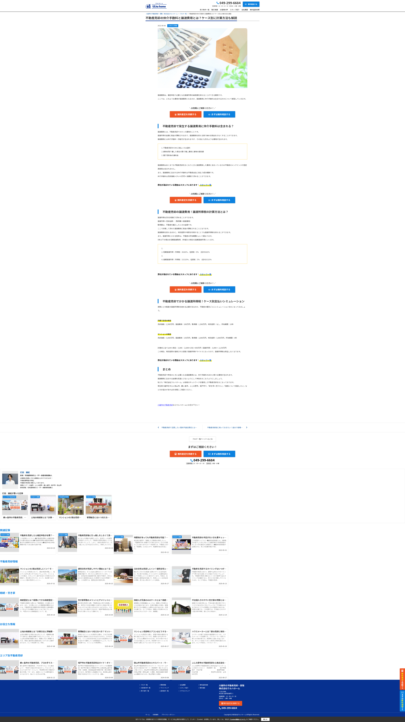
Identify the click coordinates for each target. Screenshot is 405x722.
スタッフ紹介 (234, 10)
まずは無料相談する (220, 114)
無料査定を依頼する (186, 114)
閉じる (265, 719)
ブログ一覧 (144, 685)
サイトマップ (164, 688)
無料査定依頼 (254, 10)
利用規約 (155, 715)
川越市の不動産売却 (165, 405)
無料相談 (202, 688)
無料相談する (252, 4)
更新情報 (163, 685)
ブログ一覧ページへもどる (202, 439)
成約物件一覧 (164, 691)
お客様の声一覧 (145, 688)
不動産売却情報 (64, 497)
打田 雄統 (25, 472)
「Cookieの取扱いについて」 (237, 719)
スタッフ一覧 (205, 184)
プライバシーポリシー (168, 715)
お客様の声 (224, 10)
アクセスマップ (185, 691)
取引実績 (214, 10)
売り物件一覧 (204, 10)
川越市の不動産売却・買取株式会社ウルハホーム (231, 687)
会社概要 (245, 10)
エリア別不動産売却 (9, 497)
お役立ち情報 (172, 26)
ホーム (148, 715)
